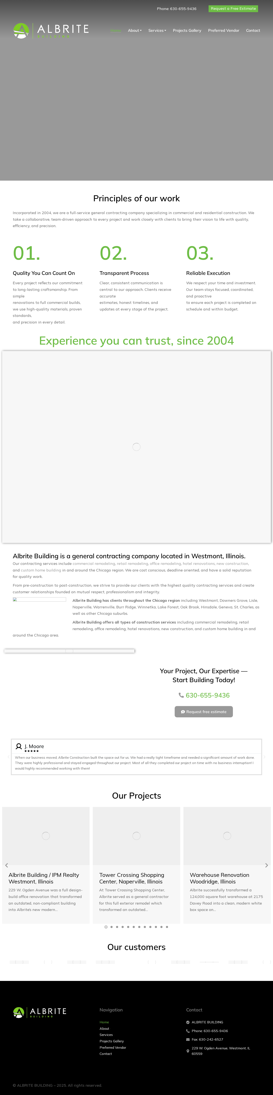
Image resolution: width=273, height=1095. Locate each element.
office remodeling (165, 563)
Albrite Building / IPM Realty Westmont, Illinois (44, 878)
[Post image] (46, 836)
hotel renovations (199, 563)
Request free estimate (206, 711)
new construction (232, 563)
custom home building (41, 570)
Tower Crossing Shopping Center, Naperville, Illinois (131, 878)
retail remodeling (132, 563)
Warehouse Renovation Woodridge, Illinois (219, 878)
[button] (8, 757)
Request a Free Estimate (233, 8)
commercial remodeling (94, 563)
